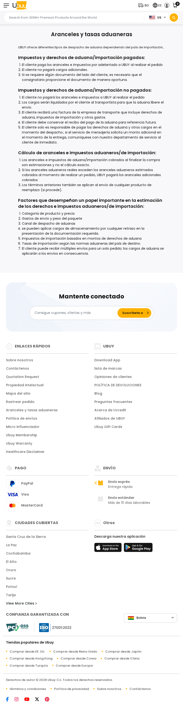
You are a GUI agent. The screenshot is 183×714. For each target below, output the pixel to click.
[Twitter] (39, 699)
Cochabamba (18, 553)
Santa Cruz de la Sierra (26, 536)
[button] (144, 5)
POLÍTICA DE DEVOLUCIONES (117, 385)
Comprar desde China (121, 658)
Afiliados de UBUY (109, 418)
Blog (98, 393)
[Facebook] (10, 699)
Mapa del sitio (18, 393)
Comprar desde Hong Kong (31, 658)
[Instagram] (19, 699)
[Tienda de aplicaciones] (108, 549)
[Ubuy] (19, 5)
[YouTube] (29, 699)
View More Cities (20, 603)
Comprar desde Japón (123, 651)
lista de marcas (108, 368)
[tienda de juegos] (138, 549)
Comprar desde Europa (74, 665)
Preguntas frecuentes (113, 401)
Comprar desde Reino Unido (75, 651)
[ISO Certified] (53, 627)
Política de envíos (21, 418)
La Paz (11, 545)
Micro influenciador (23, 426)
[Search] (174, 17)
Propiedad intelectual (25, 385)
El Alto (11, 561)
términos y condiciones (28, 689)
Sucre (11, 578)
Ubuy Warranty (19, 443)
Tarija (11, 595)
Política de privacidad (71, 689)
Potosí (11, 586)
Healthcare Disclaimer (25, 451)
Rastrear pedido (20, 401)
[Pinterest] (49, 699)
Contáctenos (17, 368)
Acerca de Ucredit (110, 410)
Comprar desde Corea (78, 658)
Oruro (11, 570)
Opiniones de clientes (113, 376)
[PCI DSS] (17, 627)
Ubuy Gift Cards (108, 426)
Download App (107, 360)
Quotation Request (22, 376)
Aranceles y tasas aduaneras (32, 410)
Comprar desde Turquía (29, 665)
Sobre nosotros (19, 360)
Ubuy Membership (21, 435)
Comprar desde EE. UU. (27, 651)
